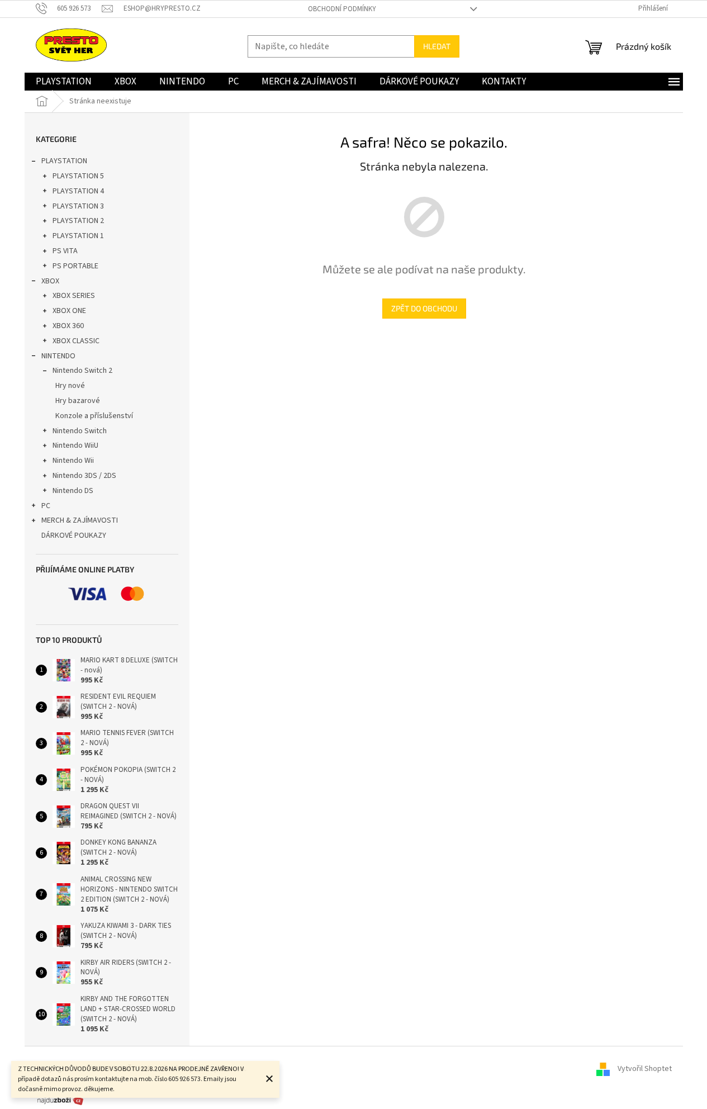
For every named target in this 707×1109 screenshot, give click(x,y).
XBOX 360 (68, 325)
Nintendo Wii (73, 460)
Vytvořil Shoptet (645, 1068)
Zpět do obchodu (424, 308)
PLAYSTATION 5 (78, 176)
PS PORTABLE (75, 266)
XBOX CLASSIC (76, 341)
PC (45, 505)
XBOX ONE (69, 310)
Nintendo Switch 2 (82, 370)
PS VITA (65, 251)
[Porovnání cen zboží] (60, 1100)
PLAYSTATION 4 (78, 191)
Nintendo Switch (80, 431)
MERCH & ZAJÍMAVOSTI (79, 520)
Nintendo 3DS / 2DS (84, 475)
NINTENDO (58, 356)
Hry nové (70, 385)
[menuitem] (64, 82)
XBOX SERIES (74, 295)
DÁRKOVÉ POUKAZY (73, 535)
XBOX (50, 281)
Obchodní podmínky (342, 9)
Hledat (436, 46)
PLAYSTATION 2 (78, 220)
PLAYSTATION (64, 161)
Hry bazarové (77, 400)
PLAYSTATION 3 (78, 206)
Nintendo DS (73, 490)
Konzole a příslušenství (94, 415)
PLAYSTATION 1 (78, 235)
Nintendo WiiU (75, 445)
